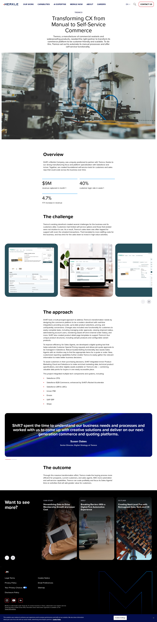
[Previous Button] (143, 302)
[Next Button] (149, 302)
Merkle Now (76, 4)
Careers (101, 4)
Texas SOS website (10, 609)
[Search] (135, 4)
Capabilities (44, 4)
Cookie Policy (57, 619)
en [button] (127, 4)
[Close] (153, 617)
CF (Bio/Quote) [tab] (14, 459)
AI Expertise (60, 4)
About (90, 4)
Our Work (28, 4)
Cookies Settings (120, 618)
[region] (78, 618)
